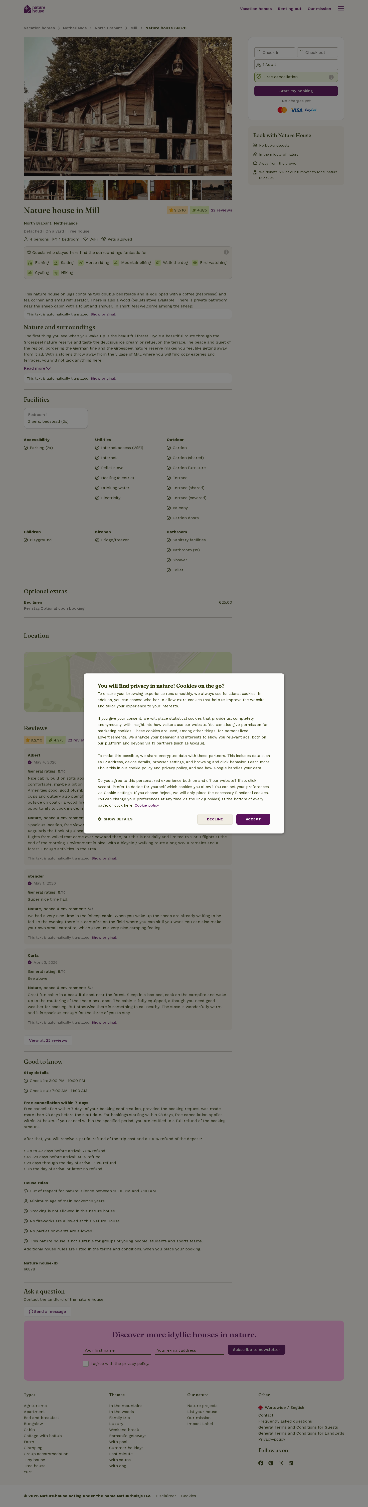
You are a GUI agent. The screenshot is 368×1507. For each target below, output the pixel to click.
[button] (115, 819)
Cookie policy (147, 805)
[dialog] (184, 753)
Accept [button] (253, 819)
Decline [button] (215, 819)
